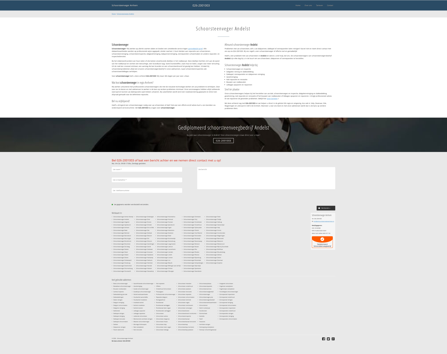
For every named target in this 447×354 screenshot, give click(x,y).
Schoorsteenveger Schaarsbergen (193, 263)
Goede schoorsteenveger (141, 289)
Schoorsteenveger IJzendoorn (166, 225)
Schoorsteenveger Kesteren (165, 233)
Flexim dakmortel (118, 330)
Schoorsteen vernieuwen (185, 305)
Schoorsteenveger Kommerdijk (166, 238)
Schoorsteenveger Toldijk (213, 219)
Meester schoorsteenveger (141, 321)
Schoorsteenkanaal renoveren (187, 321)
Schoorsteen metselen (184, 283)
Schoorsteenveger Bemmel (121, 233)
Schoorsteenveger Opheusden (193, 227)
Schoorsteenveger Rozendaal (192, 260)
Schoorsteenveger (204, 294)
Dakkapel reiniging (119, 316)
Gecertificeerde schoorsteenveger (143, 283)
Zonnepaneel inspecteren (227, 294)
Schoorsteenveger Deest (120, 252)
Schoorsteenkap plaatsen (185, 330)
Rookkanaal (159, 302)
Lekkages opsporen (139, 311)
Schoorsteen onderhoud (185, 286)
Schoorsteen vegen (184, 302)
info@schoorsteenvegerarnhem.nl (324, 221)
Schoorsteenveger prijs (206, 297)
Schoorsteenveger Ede (142, 230)
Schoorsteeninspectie (184, 316)
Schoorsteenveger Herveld (144, 266)
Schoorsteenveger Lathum (165, 246)
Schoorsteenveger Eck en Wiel (145, 227)
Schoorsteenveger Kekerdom (165, 230)
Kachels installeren (139, 305)
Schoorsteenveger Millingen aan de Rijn (169, 266)
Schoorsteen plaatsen (184, 289)
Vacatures (202, 321)
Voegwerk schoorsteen (226, 283)
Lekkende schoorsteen (140, 316)
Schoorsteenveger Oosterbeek (193, 222)
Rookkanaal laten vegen (163, 308)
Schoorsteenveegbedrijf (206, 292)
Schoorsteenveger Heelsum (144, 260)
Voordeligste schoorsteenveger (228, 292)
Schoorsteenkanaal (184, 319)
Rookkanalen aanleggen (163, 311)
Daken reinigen (117, 300)
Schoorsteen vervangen (185, 308)
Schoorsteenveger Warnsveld (215, 238)
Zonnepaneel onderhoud (227, 297)
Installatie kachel (139, 302)
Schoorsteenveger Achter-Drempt (123, 217)
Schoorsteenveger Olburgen (165, 271)
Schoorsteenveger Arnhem (125, 5)
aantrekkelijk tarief (195, 49)
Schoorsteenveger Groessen (144, 252)
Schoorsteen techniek (184, 300)
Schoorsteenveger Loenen (165, 257)
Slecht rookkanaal (204, 308)
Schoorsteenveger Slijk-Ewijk (192, 266)
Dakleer (115, 324)
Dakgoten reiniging (119, 308)
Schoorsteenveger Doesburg (121, 263)
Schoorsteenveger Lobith (164, 255)
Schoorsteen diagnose (162, 319)
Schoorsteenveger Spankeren (192, 268)
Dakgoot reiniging (118, 302)
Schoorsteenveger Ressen (191, 246)
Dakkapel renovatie (119, 319)
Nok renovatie (138, 330)
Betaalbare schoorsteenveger (122, 286)
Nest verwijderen (139, 327)
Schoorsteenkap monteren (186, 327)
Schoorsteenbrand (183, 311)
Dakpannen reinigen (119, 327)
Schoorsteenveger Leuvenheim (166, 249)
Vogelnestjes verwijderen (226, 289)
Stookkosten (203, 311)
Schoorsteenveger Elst (142, 238)
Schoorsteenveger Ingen (164, 227)
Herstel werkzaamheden (141, 294)
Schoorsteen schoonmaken (186, 297)
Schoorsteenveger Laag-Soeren (166, 244)
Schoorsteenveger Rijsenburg (192, 257)
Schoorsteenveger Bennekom (122, 236)
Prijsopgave (159, 292)
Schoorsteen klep (161, 324)
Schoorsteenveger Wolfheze (214, 249)
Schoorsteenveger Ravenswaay (193, 241)
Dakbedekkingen (118, 297)
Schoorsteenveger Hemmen (144, 263)
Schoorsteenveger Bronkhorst (122, 241)
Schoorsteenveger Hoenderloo (166, 217)
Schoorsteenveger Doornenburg (123, 268)
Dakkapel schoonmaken (120, 321)
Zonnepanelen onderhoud (227, 311)
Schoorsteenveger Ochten (165, 268)
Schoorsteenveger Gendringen (145, 244)
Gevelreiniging (138, 286)
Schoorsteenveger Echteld (144, 225)
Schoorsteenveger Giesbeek (144, 249)
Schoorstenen (203, 305)
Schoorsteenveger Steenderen (192, 271)
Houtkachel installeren (140, 300)
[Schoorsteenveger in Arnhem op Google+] (333, 338)
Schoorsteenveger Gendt (143, 246)
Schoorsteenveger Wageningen (215, 236)
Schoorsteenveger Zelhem (214, 255)
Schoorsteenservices (205, 289)
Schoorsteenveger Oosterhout (193, 225)
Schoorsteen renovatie (185, 292)
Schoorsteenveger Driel (143, 219)
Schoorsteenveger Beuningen (122, 238)
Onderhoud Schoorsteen (163, 289)
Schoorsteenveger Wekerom (214, 241)
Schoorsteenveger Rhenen (191, 255)
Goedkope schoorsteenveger (142, 292)
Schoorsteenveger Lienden (165, 252)
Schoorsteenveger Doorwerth (122, 271)
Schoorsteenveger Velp (213, 227)
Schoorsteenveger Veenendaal (215, 225)
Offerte (158, 286)
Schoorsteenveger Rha (190, 249)
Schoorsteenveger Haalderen (144, 255)
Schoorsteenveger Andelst (125, 14)
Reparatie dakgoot (161, 297)
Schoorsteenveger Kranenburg (166, 241)
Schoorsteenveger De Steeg (121, 246)
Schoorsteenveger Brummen (121, 244)
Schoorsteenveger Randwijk (192, 238)
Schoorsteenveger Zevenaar (214, 260)
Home (114, 14)
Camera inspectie (118, 292)
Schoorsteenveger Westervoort (215, 244)
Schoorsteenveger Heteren (144, 268)
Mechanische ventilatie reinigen (143, 319)
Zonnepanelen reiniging (226, 316)
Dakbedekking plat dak (120, 294)
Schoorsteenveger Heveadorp (145, 271)
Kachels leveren (138, 308)
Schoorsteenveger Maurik (164, 263)
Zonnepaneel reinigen (226, 300)
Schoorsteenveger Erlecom (144, 241)
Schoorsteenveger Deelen (121, 249)
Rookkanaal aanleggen (163, 305)
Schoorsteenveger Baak (120, 230)
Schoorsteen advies (162, 316)
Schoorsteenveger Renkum (192, 244)
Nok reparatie (160, 283)
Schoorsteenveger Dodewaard (122, 260)
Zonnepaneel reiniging (226, 302)
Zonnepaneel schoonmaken (227, 305)
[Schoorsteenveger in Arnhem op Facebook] (324, 338)
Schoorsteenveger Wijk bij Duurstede (217, 246)
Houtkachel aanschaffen (141, 297)
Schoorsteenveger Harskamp (144, 257)
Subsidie (201, 316)
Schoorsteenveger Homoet (165, 219)
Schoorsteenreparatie (205, 286)
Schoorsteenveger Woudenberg (215, 252)
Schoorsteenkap (183, 324)
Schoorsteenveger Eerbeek (144, 233)
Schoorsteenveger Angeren (121, 222)
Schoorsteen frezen (162, 321)
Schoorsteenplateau (205, 283)
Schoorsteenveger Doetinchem (122, 266)
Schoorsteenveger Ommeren (192, 217)
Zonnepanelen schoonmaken (228, 319)
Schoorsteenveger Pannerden (192, 236)
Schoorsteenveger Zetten (213, 257)
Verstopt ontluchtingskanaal (207, 330)
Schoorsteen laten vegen (163, 327)
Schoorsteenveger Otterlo (191, 230)
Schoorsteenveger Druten (143, 222)
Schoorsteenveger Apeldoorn (122, 225)
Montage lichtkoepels (140, 324)
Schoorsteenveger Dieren (120, 257)
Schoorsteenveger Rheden (191, 252)
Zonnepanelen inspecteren (227, 308)
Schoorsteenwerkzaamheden (208, 302)
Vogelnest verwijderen (226, 286)
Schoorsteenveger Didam (120, 255)
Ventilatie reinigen (204, 324)
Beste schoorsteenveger (120, 283)
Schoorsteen (160, 313)
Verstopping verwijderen (206, 327)
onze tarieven (272, 98)
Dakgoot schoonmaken (120, 305)
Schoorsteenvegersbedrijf (207, 300)
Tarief (201, 319)
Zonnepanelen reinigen (226, 313)
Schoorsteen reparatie (184, 294)
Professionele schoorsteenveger (165, 294)
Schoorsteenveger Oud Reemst (193, 233)
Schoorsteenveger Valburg (214, 222)
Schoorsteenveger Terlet (213, 217)
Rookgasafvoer (160, 300)
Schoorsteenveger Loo (163, 260)
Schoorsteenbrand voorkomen (187, 313)
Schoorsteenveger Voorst (213, 230)
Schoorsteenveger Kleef (164, 236)
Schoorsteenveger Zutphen (214, 263)
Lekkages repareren (139, 313)
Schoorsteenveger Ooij (190, 219)
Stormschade (203, 313)
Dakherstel (116, 311)
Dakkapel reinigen (118, 313)
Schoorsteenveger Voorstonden (215, 233)
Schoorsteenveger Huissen (165, 222)
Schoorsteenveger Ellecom (144, 236)
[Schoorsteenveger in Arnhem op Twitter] (328, 338)
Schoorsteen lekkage (162, 330)
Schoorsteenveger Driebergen (145, 217)
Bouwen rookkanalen (119, 289)
